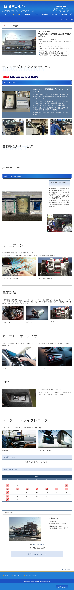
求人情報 (54, 14)
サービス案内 (17, 14)
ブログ (36, 14)
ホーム (7, 14)
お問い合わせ (65, 14)
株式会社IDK (17, 6)
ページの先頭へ (68, 569)
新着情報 (27, 14)
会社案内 (45, 14)
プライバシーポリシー (31, 575)
